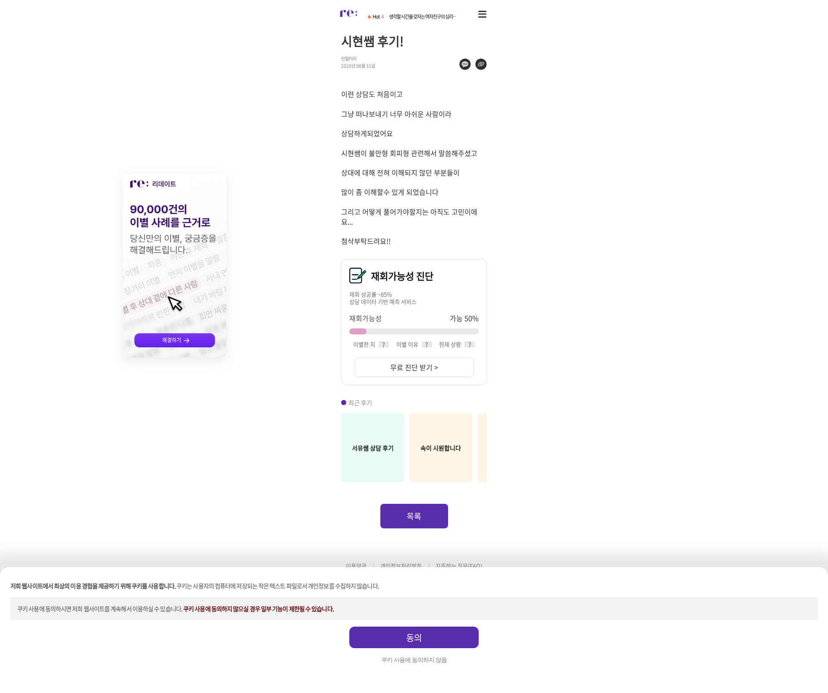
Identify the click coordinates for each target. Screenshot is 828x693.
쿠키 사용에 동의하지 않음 (414, 660)
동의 (414, 637)
